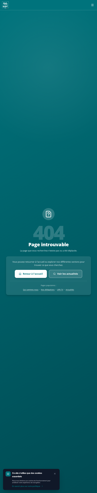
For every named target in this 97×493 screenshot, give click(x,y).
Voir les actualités (67, 273)
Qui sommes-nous (30, 289)
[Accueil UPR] (5, 5)
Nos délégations (48, 289)
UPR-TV (60, 289)
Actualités (70, 289)
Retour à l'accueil (33, 273)
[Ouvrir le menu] (92, 5)
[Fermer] (55, 473)
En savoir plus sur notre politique (26, 486)
